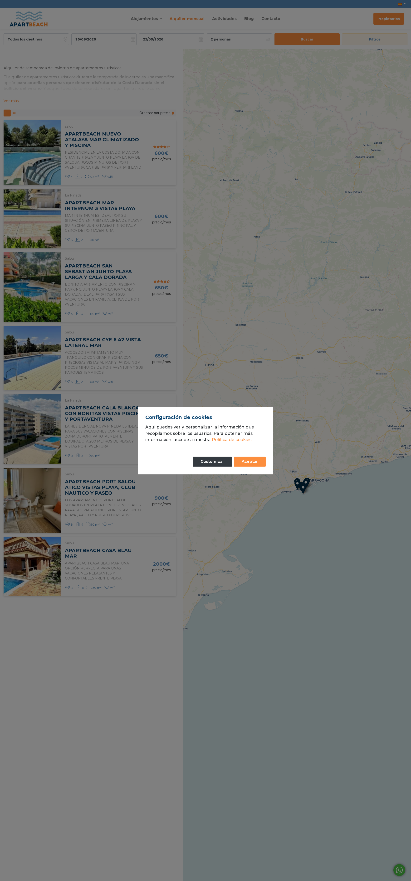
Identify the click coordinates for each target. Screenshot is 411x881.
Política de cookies (231, 439)
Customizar (212, 461)
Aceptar (250, 461)
